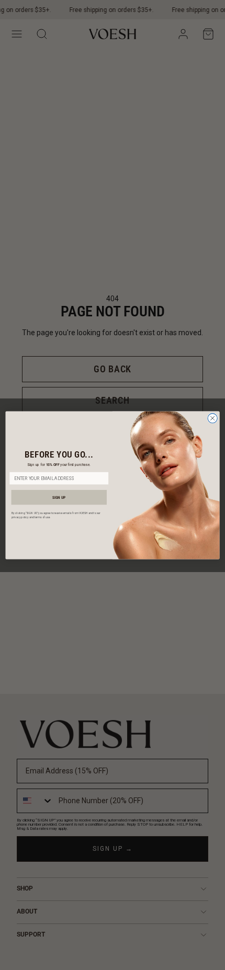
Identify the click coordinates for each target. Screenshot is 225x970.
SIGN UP (58, 497)
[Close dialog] (212, 418)
